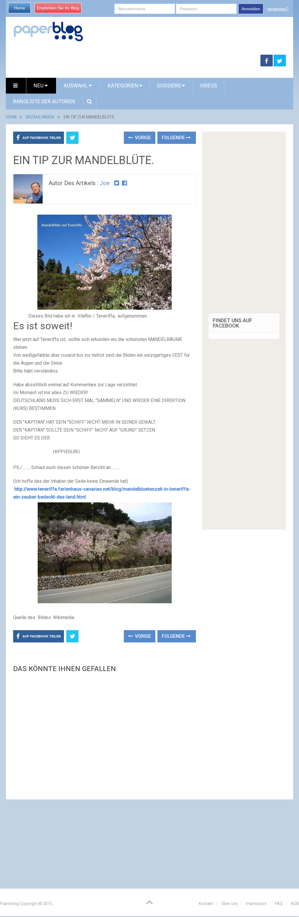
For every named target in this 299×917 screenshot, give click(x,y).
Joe (105, 183)
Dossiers (169, 85)
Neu (39, 85)
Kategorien (123, 85)
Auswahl (76, 85)
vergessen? (278, 8)
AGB (295, 903)
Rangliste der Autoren (44, 101)
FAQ (279, 903)
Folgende (174, 137)
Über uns (229, 903)
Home (19, 8)
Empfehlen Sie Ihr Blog (58, 8)
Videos (208, 85)
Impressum (256, 903)
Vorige (142, 137)
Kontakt (206, 903)
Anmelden (250, 8)
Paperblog (9, 903)
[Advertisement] (104, 734)
